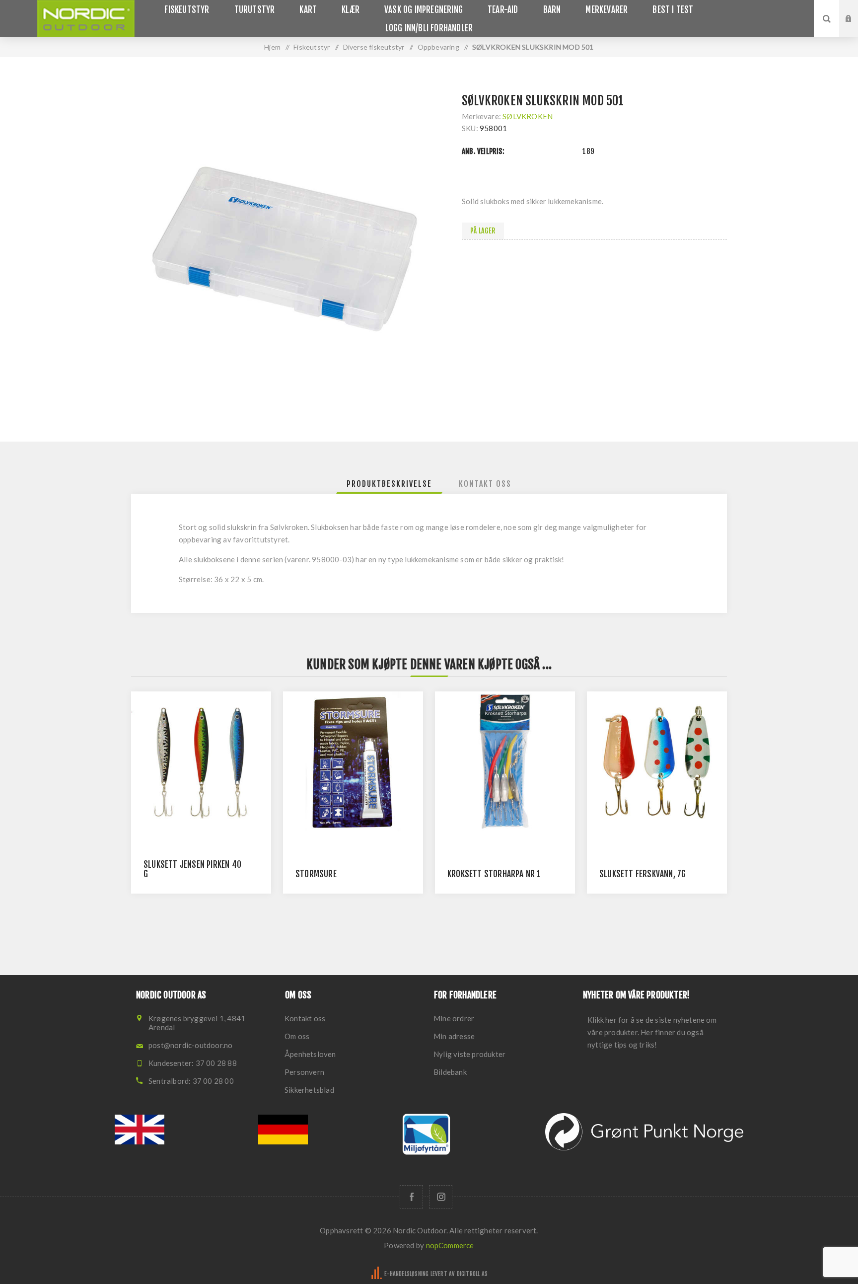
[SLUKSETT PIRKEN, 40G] (201, 761)
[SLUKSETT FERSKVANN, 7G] (657, 761)
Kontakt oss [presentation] (485, 484)
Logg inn (856, 9)
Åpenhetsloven (310, 1054)
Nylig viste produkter (469, 1054)
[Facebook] (411, 1196)
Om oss (297, 1036)
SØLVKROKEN (527, 116)
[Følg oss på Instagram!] (440, 1196)
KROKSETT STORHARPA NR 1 (494, 874)
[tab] (389, 484)
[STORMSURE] (353, 761)
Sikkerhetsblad (309, 1089)
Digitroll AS (472, 1274)
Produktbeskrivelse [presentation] (389, 484)
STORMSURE (316, 874)
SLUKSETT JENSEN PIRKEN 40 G (192, 869)
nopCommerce (450, 1245)
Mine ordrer (453, 1018)
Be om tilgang (856, 28)
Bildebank (450, 1071)
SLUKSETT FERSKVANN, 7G (642, 874)
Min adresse (454, 1036)
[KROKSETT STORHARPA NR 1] (505, 761)
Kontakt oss (305, 1018)
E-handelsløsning (406, 1274)
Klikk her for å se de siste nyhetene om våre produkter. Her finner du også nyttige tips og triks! (651, 1032)
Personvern (304, 1071)
